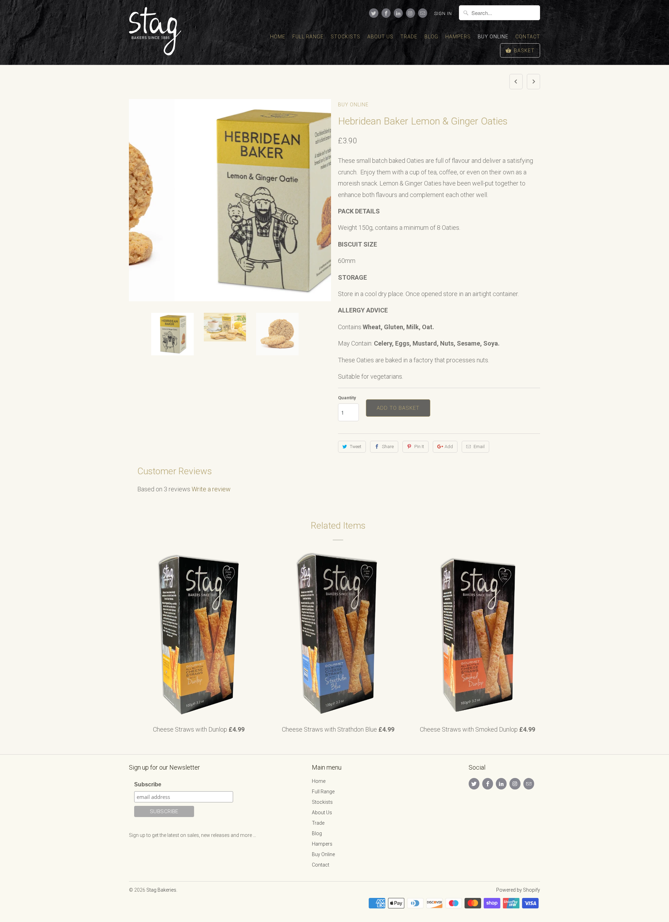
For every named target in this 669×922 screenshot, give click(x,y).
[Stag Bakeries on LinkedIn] (398, 13)
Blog (431, 36)
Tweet (355, 446)
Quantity (347, 397)
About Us (380, 36)
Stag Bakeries (161, 890)
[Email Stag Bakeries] (422, 13)
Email (479, 446)
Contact (527, 36)
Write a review (211, 489)
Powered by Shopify (518, 890)
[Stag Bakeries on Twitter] (373, 13)
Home (277, 36)
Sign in (443, 13)
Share (388, 446)
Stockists (345, 36)
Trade (408, 36)
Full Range (308, 36)
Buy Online (493, 36)
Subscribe (147, 784)
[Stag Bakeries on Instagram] (410, 13)
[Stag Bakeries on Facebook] (386, 13)
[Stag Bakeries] (160, 32)
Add (449, 446)
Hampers (458, 36)
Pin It (419, 446)
